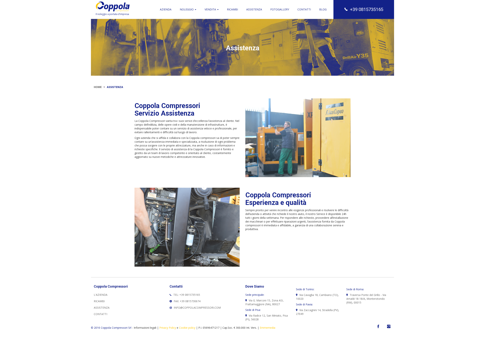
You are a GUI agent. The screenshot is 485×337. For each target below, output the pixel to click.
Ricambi (99, 301)
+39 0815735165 (366, 9)
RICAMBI (232, 9)
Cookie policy (187, 327)
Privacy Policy (167, 327)
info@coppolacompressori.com (197, 307)
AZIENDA (165, 9)
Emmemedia (267, 327)
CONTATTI (304, 9)
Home (98, 87)
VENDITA (211, 9)
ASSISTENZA (254, 9)
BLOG (323, 9)
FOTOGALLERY (279, 9)
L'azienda (100, 295)
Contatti (100, 314)
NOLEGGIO (187, 9)
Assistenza (102, 307)
